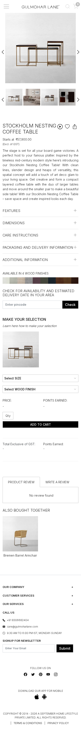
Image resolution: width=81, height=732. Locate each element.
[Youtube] (48, 674)
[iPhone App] (36, 697)
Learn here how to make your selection (30, 326)
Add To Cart (40, 424)
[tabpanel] (14, 97)
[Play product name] (60, 126)
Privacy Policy (58, 723)
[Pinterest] (40, 674)
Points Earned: (55, 400)
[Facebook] (25, 674)
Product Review (21, 482)
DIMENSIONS (14, 223)
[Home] (41, 6)
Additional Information (25, 260)
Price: (7, 400)
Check (70, 304)
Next (78, 50)
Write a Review (57, 482)
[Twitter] (33, 674)
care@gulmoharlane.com (22, 626)
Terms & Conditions (28, 723)
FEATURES (11, 211)
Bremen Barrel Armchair (20, 555)
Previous (3, 50)
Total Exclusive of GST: (19, 444)
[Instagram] (55, 674)
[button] (67, 6)
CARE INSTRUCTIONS (20, 235)
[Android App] (44, 697)
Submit (64, 648)
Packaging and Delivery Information (38, 247)
